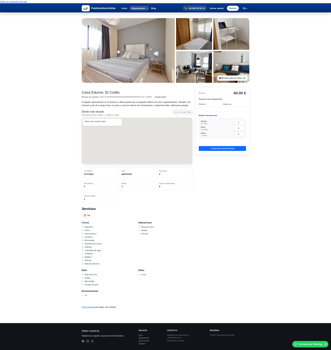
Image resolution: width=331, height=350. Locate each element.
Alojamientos (144, 338)
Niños (204, 128)
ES (244, 8)
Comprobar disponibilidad (222, 148)
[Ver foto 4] (194, 67)
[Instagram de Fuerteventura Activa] (87, 341)
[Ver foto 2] (194, 34)
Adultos (204, 122)
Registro (233, 8)
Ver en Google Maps (182, 112)
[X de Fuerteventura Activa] (92, 341)
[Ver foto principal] (128, 50)
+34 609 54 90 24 (196, 8)
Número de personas (208, 115)
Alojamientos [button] (138, 8)
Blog (153, 8)
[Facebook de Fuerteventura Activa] (83, 341)
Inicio (124, 8)
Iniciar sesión (217, 8)
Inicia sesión (88, 307)
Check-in (202, 104)
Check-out (227, 104)
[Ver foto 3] (231, 34)
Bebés (204, 134)
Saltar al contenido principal (13, 1)
